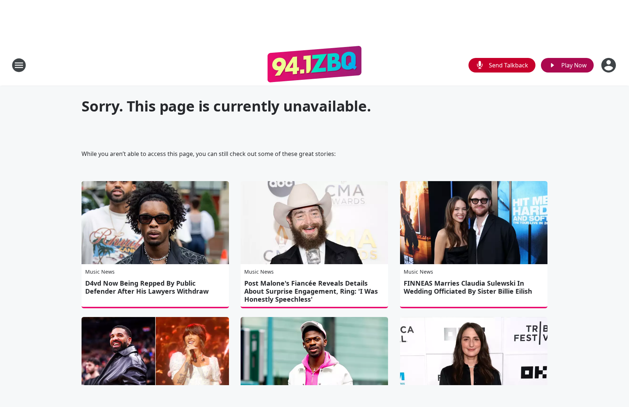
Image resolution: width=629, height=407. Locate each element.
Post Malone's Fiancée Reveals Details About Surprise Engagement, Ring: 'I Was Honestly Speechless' (311, 291)
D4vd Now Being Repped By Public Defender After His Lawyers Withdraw (147, 287)
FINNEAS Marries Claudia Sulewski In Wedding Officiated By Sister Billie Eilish (468, 287)
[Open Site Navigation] (19, 65)
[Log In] (609, 65)
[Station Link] (314, 65)
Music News (100, 271)
